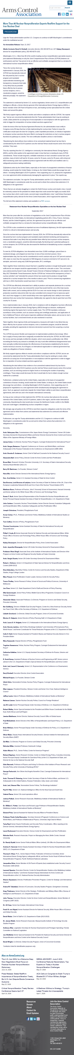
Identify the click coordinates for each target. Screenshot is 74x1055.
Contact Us (31, 1010)
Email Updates (33, 1013)
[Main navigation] (69, 2)
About (29, 1007)
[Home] (24, 12)
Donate (30, 1004)
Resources (31, 1001)
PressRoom (11, 32)
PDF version (45, 201)
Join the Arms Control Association (59, 1002)
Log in (70, 11)
